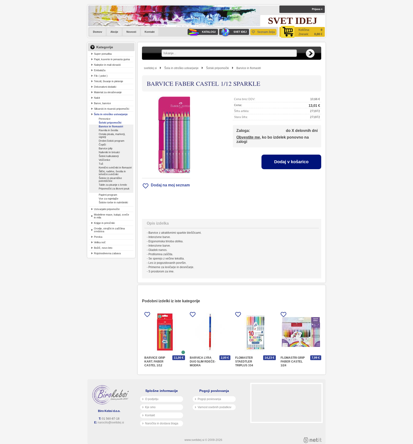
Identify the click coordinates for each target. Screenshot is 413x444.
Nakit (97, 97)
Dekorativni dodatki (105, 86)
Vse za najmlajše (108, 198)
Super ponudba (103, 53)
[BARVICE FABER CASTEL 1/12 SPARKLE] (166, 134)
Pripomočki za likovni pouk (114, 188)
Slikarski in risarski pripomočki (111, 108)
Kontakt (150, 31)
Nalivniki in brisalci (109, 152)
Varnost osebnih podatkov (214, 407)
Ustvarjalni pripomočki (107, 209)
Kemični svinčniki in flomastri (115, 167)
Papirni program (108, 194)
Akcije (114, 31)
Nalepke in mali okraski (107, 64)
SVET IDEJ (240, 31)
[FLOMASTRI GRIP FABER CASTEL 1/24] (300, 332)
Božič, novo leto (103, 247)
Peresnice (104, 118)
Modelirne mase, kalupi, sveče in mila (111, 216)
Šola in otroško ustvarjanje (111, 114)
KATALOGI (209, 31)
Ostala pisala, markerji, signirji (112, 135)
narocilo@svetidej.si (111, 422)
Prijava (317, 9)
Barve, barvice (102, 103)
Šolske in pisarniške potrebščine (110, 179)
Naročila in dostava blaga (161, 423)
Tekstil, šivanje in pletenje (108, 81)
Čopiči (102, 144)
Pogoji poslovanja (209, 399)
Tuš (101, 163)
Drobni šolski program (111, 140)
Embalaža (99, 70)
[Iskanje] (310, 53)
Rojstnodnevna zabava (107, 253)
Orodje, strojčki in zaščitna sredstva (109, 230)
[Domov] (111, 394)
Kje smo (150, 407)
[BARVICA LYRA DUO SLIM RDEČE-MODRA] (210, 332)
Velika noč (100, 242)
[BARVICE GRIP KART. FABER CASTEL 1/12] (164, 332)
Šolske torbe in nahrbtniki (113, 202)
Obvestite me (248, 137)
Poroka (98, 236)
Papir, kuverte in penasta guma (112, 59)
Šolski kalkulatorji (109, 156)
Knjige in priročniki (104, 223)
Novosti (131, 31)
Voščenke (104, 159)
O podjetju (151, 399)
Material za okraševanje (108, 92)
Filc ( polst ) (101, 75)
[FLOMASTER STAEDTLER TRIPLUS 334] (255, 332)
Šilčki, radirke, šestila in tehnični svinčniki (112, 173)
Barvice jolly (106, 148)
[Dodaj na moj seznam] (147, 315)
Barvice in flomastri (111, 126)
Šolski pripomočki (110, 122)
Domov (97, 31)
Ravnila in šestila (108, 130)
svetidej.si (150, 68)
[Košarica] (302, 32)
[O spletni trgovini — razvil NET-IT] (313, 440)
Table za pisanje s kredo (113, 184)
